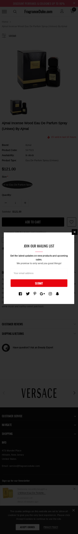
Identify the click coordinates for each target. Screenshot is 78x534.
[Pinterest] (35, 293)
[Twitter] (28, 293)
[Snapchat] (57, 293)
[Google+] (42, 293)
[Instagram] (50, 293)
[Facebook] (20, 293)
